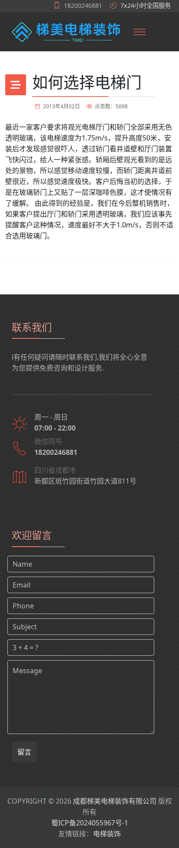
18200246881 (83, 5)
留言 (24, 752)
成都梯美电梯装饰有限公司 (114, 801)
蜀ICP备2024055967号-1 (89, 823)
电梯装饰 (107, 833)
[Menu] (140, 31)
